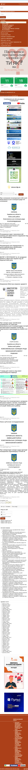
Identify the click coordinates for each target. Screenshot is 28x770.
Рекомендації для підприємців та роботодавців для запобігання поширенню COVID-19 (11, 247)
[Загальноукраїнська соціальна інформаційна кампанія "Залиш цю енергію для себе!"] (14, 187)
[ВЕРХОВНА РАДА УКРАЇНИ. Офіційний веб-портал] (14, 115)
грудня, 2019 (5, 608)
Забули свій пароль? (6, 522)
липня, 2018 (5, 628)
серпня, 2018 (5, 627)
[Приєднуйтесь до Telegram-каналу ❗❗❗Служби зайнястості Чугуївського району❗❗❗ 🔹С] (14, 175)
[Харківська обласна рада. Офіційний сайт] (14, 121)
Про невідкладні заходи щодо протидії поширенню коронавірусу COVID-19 (13, 450)
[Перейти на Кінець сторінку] (10, 502)
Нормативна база (6, 34)
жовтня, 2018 (6, 624)
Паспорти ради (6, 27)
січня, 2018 (5, 635)
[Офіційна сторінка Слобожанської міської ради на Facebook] (7, 103)
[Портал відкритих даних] (14, 135)
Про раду (3, 22)
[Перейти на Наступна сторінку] (7, 502)
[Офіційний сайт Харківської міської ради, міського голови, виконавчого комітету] (14, 107)
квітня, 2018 (5, 631)
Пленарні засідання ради (8, 36)
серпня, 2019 (5, 613)
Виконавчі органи (5, 40)
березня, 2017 (6, 646)
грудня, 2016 (5, 650)
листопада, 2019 (6, 609)
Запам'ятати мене (6, 516)
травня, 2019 (5, 616)
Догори (26, 768)
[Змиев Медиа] (14, 128)
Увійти (2, 518)
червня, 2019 (5, 615)
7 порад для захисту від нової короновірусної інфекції (10, 371)
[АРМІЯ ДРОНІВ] (14, 162)
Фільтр (21, 194)
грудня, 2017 (5, 636)
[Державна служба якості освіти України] (14, 143)
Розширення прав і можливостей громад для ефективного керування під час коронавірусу (14, 235)
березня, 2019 (6, 618)
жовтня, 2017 (6, 638)
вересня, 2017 (6, 639)
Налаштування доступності (8, 11)
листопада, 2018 (6, 623)
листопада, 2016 (6, 651)
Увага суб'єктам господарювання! (12, 422)
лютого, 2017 (6, 648)
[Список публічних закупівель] (14, 147)
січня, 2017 (5, 649)
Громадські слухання (8, 25)
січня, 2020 (5, 607)
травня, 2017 (5, 644)
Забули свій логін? (6, 521)
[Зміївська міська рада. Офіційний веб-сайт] (14, 110)
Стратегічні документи (7, 31)
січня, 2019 (5, 621)
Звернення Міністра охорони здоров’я (13, 284)
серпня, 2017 (5, 641)
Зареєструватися (6, 520)
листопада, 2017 (6, 637)
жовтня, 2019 (6, 610)
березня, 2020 (6, 604)
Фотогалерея (6, 29)
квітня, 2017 (5, 645)
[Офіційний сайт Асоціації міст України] (14, 131)
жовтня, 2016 (6, 652)
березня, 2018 (6, 632)
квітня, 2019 (5, 617)
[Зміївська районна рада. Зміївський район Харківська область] (14, 125)
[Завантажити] (14, 384)
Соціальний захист (6, 45)
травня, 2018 (5, 630)
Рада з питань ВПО (6, 43)
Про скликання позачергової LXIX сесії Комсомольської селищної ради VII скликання (13, 199)
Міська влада (4, 33)
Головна (3, 20)
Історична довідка (7, 26)
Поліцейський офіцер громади (10, 28)
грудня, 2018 (5, 622)
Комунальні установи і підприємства (11, 42)
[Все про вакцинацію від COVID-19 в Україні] (14, 138)
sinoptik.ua (15, 95)
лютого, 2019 (6, 620)
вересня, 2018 (6, 625)
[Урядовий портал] (14, 118)
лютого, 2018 (6, 634)
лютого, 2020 (6, 606)
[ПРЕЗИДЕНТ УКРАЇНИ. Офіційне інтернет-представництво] (14, 112)
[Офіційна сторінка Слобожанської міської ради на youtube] (21, 103)
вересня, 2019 (6, 611)
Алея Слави (5, 23)
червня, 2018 (5, 629)
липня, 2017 (5, 642)
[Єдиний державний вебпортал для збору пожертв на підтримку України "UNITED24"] (14, 155)
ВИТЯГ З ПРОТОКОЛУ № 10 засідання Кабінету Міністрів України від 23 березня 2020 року (13, 258)
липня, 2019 (5, 614)
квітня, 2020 (5, 603)
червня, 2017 (5, 643)
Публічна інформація (6, 38)
